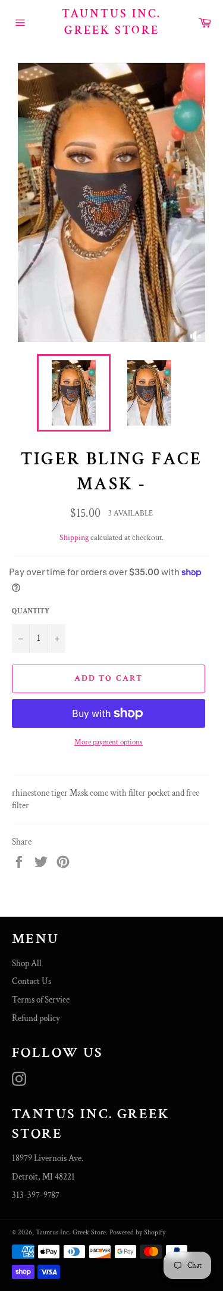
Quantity (30, 611)
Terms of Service (41, 1000)
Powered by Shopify (137, 1232)
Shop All (27, 963)
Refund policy (36, 1018)
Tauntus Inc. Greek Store (111, 22)
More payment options (108, 742)
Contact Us (31, 981)
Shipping (74, 537)
